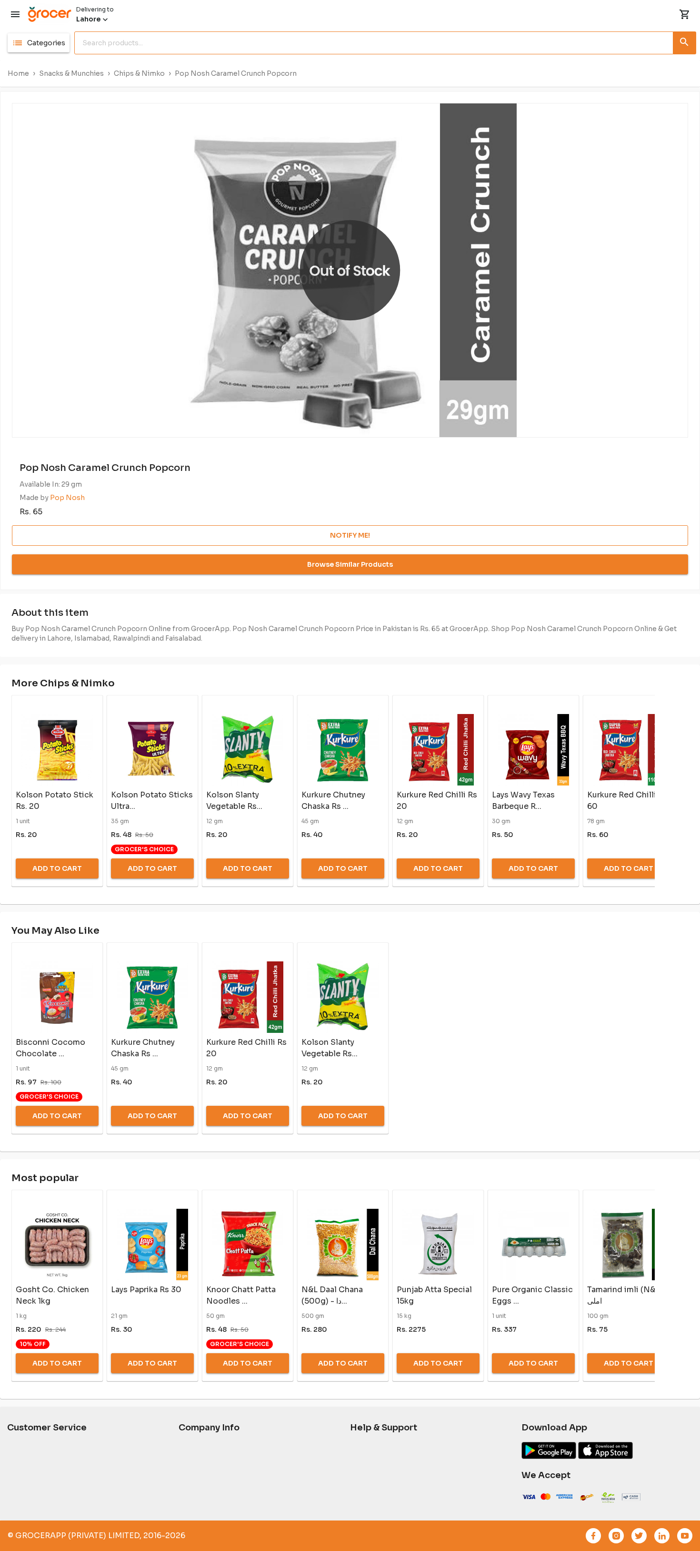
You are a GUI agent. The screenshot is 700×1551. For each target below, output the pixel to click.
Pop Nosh (67, 497)
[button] (39, 42)
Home (18, 73)
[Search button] (684, 41)
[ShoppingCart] (684, 14)
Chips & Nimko (139, 73)
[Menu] (15, 14)
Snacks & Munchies (71, 73)
